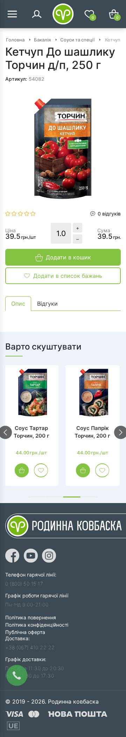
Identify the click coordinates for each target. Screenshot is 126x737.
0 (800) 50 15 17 (24, 584)
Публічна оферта (25, 632)
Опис (18, 303)
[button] (37, 496)
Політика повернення (30, 617)
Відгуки (47, 303)
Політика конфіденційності (36, 625)
